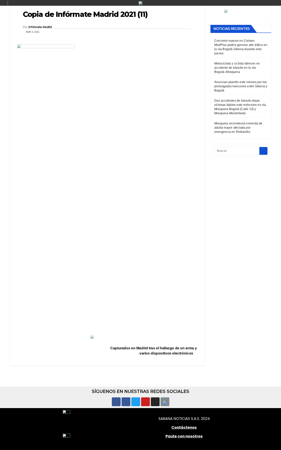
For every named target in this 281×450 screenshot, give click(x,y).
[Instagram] (155, 401)
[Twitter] (135, 401)
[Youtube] (145, 401)
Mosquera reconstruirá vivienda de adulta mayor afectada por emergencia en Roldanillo (238, 127)
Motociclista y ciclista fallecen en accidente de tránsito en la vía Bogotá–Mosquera (237, 68)
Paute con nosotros (184, 436)
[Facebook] (116, 401)
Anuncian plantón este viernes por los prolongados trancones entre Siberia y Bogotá (240, 86)
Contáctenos (184, 427)
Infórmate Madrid (40, 27)
